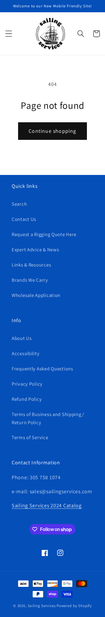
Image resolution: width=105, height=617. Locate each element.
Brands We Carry (30, 280)
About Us (22, 338)
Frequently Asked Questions (42, 368)
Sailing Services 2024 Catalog (47, 505)
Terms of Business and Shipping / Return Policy (48, 418)
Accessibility (25, 353)
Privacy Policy (27, 384)
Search (19, 204)
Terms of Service (30, 437)
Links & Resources (31, 265)
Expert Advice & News (35, 249)
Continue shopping (52, 131)
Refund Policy (27, 399)
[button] (9, 34)
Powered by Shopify (74, 605)
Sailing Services (42, 605)
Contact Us (24, 219)
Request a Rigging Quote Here (44, 234)
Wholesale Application (36, 295)
